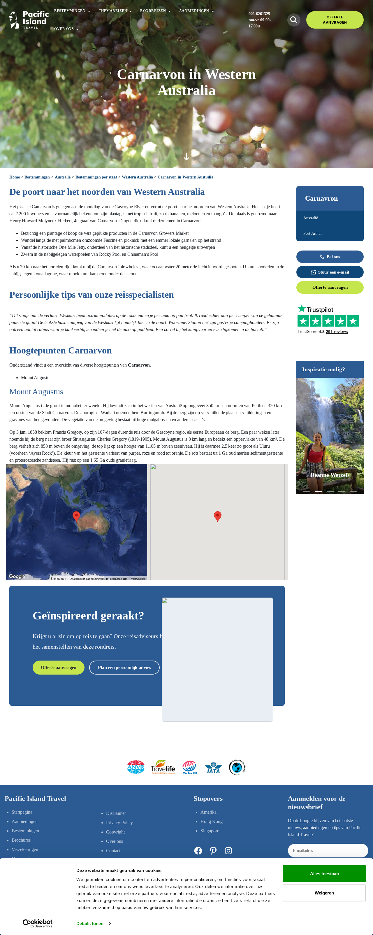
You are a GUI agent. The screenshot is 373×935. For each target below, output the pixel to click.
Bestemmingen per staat (96, 177)
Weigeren (324, 892)
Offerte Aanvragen (335, 19)
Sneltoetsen (58, 578)
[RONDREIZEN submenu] (169, 10)
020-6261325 (259, 14)
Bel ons (333, 256)
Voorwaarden (138, 578)
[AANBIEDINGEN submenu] (213, 10)
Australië (63, 177)
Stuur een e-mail (333, 272)
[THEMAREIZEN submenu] (130, 10)
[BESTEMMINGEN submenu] (89, 10)
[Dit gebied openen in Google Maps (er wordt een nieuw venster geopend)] (17, 576)
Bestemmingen (37, 177)
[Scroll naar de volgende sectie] (186, 156)
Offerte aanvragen (329, 287)
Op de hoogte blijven (307, 820)
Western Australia (137, 177)
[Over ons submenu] (77, 28)
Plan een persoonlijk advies (124, 667)
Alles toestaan (324, 873)
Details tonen (89, 923)
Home (14, 177)
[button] (306, 491)
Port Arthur (312, 233)
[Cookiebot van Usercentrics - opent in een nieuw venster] (37, 923)
